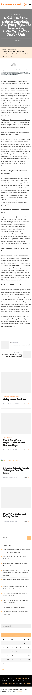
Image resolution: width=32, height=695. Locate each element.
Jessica (19, 65)
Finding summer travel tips (14, 399)
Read (25, 404)
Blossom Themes (8, 683)
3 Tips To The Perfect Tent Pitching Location (14, 515)
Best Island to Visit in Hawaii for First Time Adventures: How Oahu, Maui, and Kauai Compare (16, 572)
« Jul (2, 669)
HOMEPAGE (6, 396)
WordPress (26, 683)
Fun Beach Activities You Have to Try (14, 607)
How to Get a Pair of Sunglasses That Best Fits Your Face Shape (14, 442)
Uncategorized (15, 14)
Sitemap (19, 692)
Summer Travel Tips (20, 678)
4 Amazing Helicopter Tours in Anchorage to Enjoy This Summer (16, 470)
